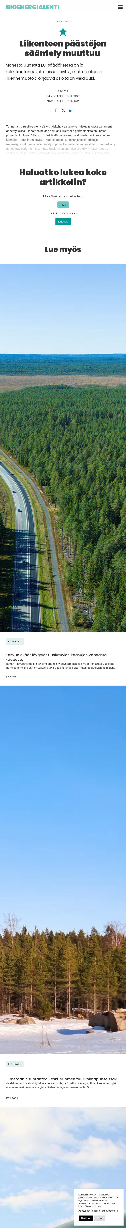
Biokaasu (63, 21)
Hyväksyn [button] (86, 1218)
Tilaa (63, 205)
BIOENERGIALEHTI (33, 7)
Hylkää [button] (99, 1218)
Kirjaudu (63, 221)
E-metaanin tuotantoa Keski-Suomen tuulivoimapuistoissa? (61, 1079)
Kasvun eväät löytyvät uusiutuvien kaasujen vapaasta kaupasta (56, 657)
